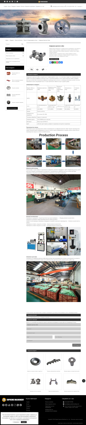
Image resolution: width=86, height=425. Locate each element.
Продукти (13, 6)
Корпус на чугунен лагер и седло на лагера (36, 371)
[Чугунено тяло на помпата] (35, 381)
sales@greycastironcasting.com (58, 6)
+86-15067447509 (70, 6)
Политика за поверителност (22, 419)
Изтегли (22, 6)
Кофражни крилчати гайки (44, 40)
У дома (5, 6)
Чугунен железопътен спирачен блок (71, 391)
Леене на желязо (18, 40)
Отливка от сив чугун (45, 317)
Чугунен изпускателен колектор (53, 371)
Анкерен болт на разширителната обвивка (13, 62)
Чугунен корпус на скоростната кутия (71, 371)
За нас (9, 6)
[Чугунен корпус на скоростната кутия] (72, 361)
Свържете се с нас (40, 6)
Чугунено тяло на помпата (35, 391)
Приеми (23, 422)
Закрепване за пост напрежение (12, 58)
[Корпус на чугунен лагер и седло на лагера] (35, 361)
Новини (18, 6)
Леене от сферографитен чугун (30, 40)
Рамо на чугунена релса (54, 391)
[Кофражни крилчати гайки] (31, 69)
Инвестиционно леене (10, 55)
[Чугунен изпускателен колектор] (54, 361)
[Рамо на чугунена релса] (54, 381)
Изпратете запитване (30, 6)
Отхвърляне (16, 422)
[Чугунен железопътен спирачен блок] (72, 381)
